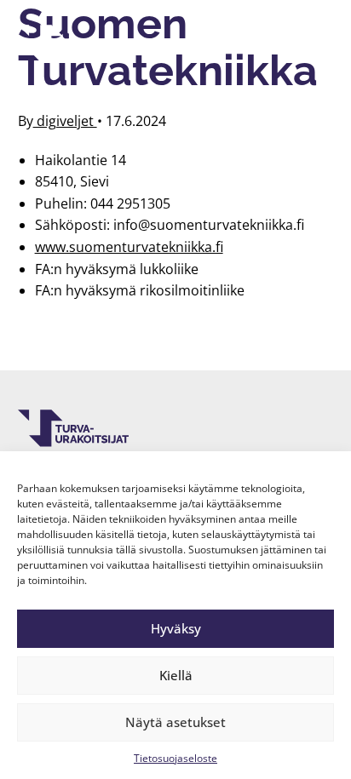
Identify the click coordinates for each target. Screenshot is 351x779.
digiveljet (65, 121)
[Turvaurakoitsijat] (73, 43)
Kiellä (176, 675)
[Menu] (311, 43)
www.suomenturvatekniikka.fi (129, 247)
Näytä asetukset (175, 721)
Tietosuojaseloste (175, 758)
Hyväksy (176, 628)
